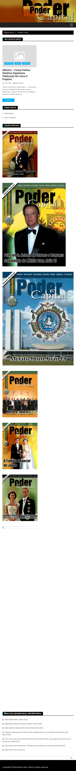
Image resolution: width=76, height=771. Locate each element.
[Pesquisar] (71, 758)
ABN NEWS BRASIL (34, 713)
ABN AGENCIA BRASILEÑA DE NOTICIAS (19, 728)
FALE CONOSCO (10, 118)
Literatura (26, 63)
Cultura (18, 63)
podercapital (19, 83)
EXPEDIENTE (9, 113)
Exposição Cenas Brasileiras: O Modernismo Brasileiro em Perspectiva (31, 746)
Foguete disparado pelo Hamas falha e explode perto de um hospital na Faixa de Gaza (36, 732)
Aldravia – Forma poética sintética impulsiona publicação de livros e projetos (16, 74)
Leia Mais (8, 100)
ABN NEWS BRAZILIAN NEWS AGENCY (19, 724)
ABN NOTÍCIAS (10, 750)
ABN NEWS (9, 63)
